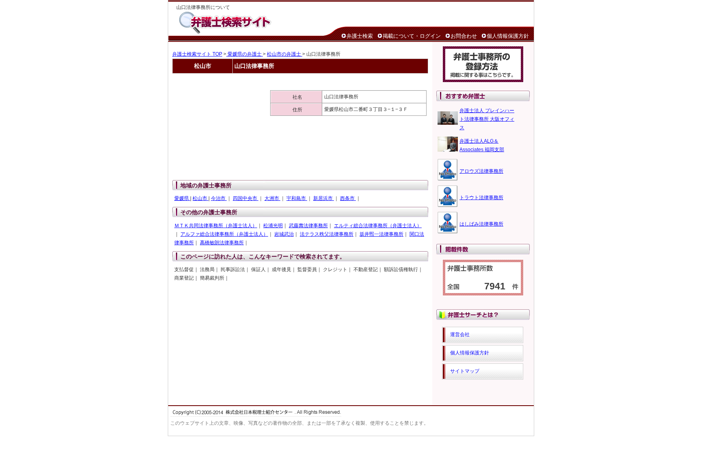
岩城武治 (284, 234)
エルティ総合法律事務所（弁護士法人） (378, 225)
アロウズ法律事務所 (481, 171)
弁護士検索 (360, 36)
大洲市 (272, 198)
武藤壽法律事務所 (308, 225)
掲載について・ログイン (412, 36)
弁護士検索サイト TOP (197, 54)
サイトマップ (464, 371)
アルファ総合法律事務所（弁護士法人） (224, 234)
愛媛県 (182, 198)
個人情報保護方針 (508, 36)
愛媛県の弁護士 (244, 54)
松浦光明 (273, 225)
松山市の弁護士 (284, 54)
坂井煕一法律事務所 (381, 234)
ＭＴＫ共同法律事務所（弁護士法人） (215, 225)
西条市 (348, 198)
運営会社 (460, 334)
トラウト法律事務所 (481, 197)
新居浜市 (323, 198)
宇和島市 (296, 198)
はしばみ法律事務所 (481, 224)
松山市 (200, 198)
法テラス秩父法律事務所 (326, 234)
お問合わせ (464, 36)
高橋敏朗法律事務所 (222, 242)
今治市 (219, 198)
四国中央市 (245, 198)
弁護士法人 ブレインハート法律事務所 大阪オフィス (486, 119)
